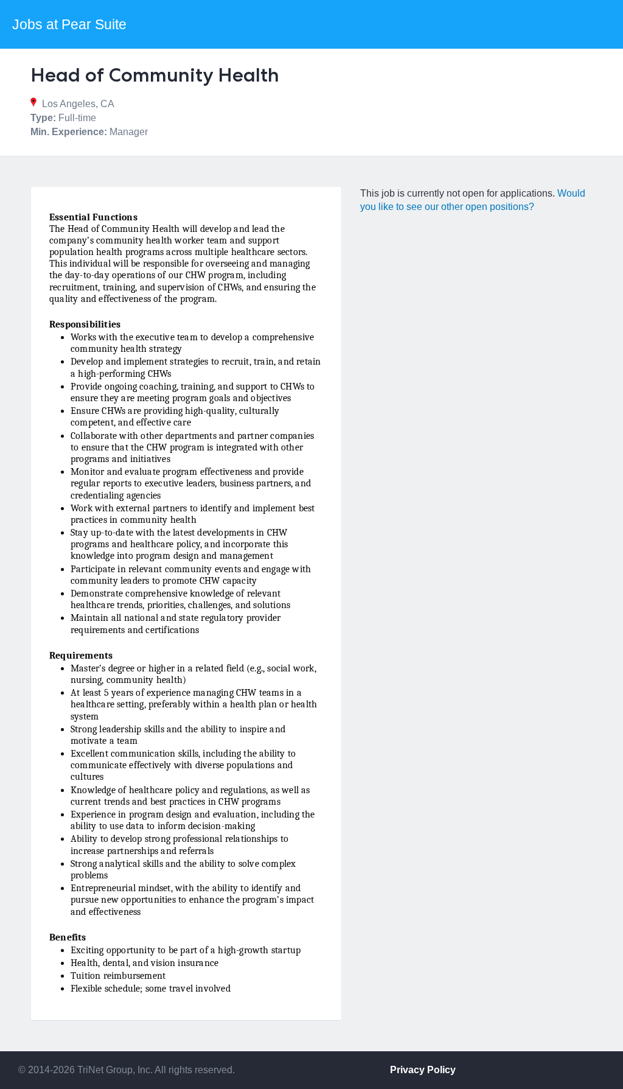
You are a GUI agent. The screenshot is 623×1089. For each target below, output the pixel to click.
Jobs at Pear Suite (69, 24)
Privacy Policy (423, 1070)
